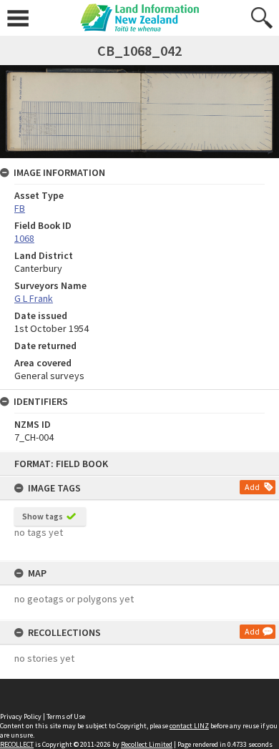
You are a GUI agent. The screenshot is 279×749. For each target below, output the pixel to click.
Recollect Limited (146, 744)
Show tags (42, 516)
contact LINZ (189, 725)
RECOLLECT (17, 744)
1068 (24, 238)
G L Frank (33, 298)
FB (19, 208)
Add (252, 486)
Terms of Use (65, 716)
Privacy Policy (20, 716)
